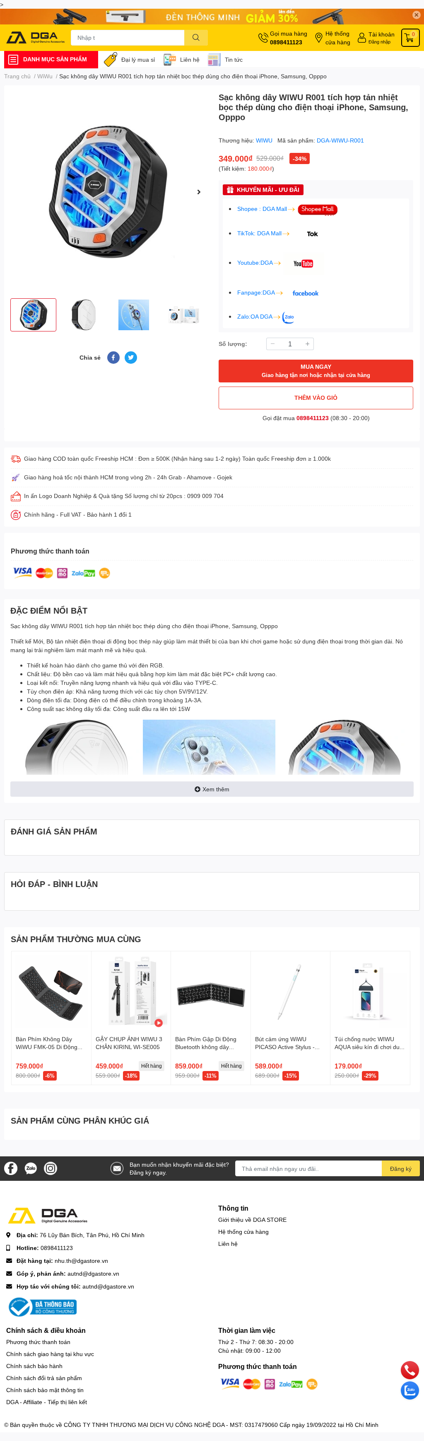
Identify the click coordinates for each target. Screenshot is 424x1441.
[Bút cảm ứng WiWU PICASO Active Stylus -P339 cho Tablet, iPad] (290, 991)
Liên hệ (190, 59)
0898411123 (286, 42)
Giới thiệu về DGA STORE (252, 1219)
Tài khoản (382, 34)
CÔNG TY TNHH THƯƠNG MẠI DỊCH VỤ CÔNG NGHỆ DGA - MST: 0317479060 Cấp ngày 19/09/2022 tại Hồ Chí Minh (221, 1424)
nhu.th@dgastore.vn (81, 1260)
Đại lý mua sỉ (138, 59)
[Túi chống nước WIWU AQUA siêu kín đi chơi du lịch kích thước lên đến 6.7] (370, 991)
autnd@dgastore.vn (93, 1273)
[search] (196, 38)
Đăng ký (401, 1168)
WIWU (265, 140)
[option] (108, 192)
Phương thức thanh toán (38, 1341)
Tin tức (234, 59)
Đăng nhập (379, 41)
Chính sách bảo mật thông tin (45, 1389)
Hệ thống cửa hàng (337, 38)
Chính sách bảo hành (34, 1365)
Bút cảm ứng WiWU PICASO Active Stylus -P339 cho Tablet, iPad (285, 1047)
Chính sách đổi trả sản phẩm (44, 1377)
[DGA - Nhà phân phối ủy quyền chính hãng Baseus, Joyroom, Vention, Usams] (35, 37)
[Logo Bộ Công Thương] (41, 1306)
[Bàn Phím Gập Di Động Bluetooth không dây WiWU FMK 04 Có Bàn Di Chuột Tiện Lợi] (210, 991)
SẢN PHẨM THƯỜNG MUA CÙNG (76, 939)
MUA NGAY (316, 370)
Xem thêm (215, 789)
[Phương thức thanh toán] (62, 572)
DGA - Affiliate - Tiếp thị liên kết (46, 1401)
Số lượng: (233, 343)
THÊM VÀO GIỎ (315, 397)
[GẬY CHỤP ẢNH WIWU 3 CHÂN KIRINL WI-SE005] (131, 991)
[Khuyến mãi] (212, 16)
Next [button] (199, 192)
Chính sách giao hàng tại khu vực (50, 1353)
